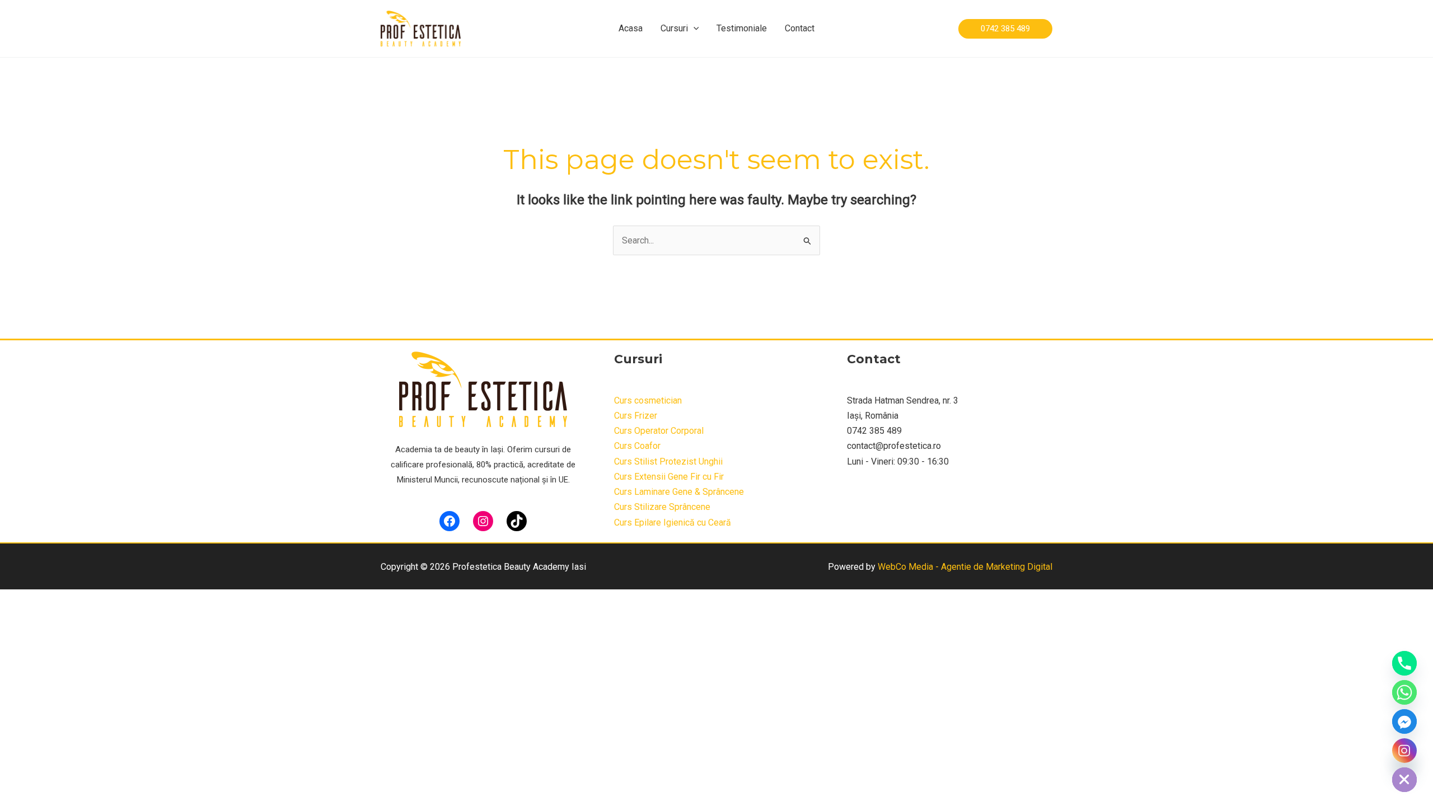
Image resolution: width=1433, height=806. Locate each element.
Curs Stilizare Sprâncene (662, 507)
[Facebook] (449, 521)
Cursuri (674, 28)
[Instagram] (483, 521)
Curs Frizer (635, 415)
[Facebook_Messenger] (1404, 721)
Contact (799, 28)
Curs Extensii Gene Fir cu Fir (669, 476)
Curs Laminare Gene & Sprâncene (679, 491)
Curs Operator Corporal (659, 430)
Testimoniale (741, 28)
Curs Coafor (637, 446)
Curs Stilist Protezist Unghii (668, 461)
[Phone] (1404, 663)
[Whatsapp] (1404, 692)
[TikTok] (517, 521)
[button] (693, 28)
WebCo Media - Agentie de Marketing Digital (965, 566)
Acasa (631, 28)
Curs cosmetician (648, 400)
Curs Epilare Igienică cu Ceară (672, 522)
